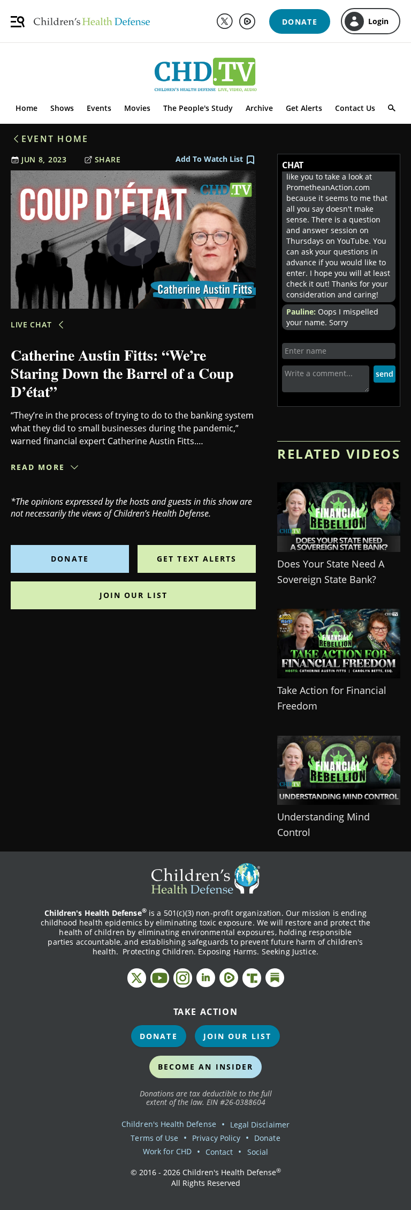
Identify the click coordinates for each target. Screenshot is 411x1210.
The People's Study (198, 108)
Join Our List (134, 595)
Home (26, 108)
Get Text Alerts (197, 559)
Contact (219, 1152)
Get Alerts (304, 108)
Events (99, 108)
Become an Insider (206, 1067)
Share (108, 159)
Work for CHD (167, 1151)
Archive (259, 108)
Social (257, 1152)
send (384, 374)
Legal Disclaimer (260, 1124)
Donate (70, 559)
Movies (137, 108)
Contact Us (355, 108)
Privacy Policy (216, 1138)
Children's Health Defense (168, 1124)
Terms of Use (154, 1138)
